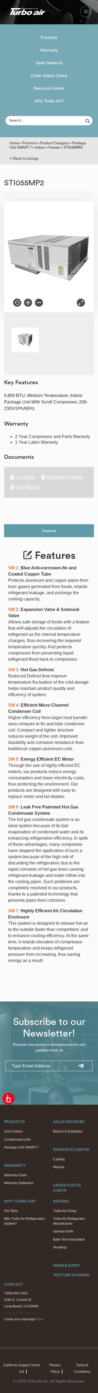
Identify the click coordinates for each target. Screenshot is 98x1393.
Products (49, 38)
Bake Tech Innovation (69, 1239)
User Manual (27, 487)
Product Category (54, 143)
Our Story (11, 1211)
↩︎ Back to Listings (24, 158)
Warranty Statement (18, 1183)
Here (39, 1319)
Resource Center (49, 88)
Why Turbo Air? (49, 101)
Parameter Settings (64, 477)
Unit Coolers (13, 1131)
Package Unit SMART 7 (21, 1147)
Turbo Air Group (64, 1211)
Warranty (49, 50)
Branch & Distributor (68, 1131)
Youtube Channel (71, 1275)
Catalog (59, 1159)
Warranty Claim (15, 1175)
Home (14, 143)
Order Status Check (49, 76)
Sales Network (49, 63)
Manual (58, 1167)
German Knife (63, 1231)
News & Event (66, 1266)
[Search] (88, 121)
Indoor (40, 147)
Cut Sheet (25, 477)
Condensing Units (17, 1139)
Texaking (59, 1247)
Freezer (54, 147)
